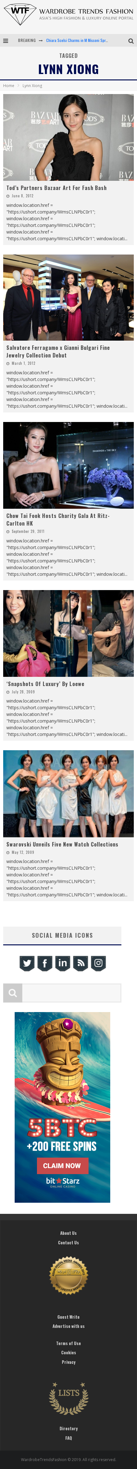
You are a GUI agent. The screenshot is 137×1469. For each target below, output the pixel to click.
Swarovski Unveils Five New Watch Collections (62, 844)
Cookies (68, 1352)
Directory (69, 1428)
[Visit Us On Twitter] (27, 971)
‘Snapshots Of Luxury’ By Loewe (45, 684)
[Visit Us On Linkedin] (62, 971)
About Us (68, 1233)
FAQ (68, 1438)
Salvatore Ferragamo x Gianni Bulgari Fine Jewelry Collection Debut (58, 351)
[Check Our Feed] (80, 971)
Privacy (69, 1362)
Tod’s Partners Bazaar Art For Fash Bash (56, 188)
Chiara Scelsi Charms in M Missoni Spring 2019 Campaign (91, 40)
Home (8, 85)
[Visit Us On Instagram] (98, 971)
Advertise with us (69, 1326)
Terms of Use (68, 1343)
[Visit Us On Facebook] (45, 971)
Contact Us (68, 1242)
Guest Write (68, 1317)
